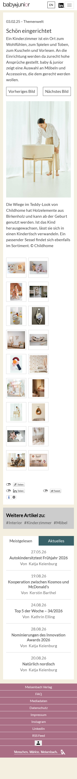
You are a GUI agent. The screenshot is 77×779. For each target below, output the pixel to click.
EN (51, 5)
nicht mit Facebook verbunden (8, 484)
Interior (15, 522)
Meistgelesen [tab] (20, 540)
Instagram (38, 722)
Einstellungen (13, 497)
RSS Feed (38, 735)
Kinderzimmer (39, 522)
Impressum (38, 715)
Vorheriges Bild (21, 91)
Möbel (61, 522)
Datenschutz (39, 708)
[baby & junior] (16, 5)
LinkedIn (38, 728)
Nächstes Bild (57, 91)
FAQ (38, 694)
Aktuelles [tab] (56, 540)
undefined (8, 491)
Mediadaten (38, 701)
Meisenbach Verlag (38, 687)
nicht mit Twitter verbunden (45, 491)
